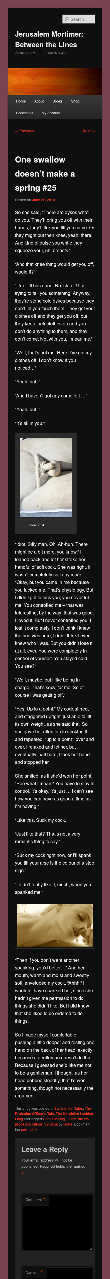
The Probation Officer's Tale (53, 1111)
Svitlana (51, 1124)
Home (21, 100)
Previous (24, 130)
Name (34, 1272)
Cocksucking (54, 1118)
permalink (29, 1129)
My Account (51, 112)
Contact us (24, 112)
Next (89, 130)
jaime (67, 1124)
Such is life (63, 1108)
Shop (75, 100)
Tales (78, 1108)
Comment (36, 1199)
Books (57, 100)
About (39, 100)
